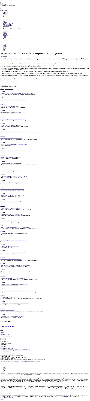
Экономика (5, 39)
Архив (4, 37)
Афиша (4, 14)
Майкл (1, 329)
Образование (5, 31)
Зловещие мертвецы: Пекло (6, 336)
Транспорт (5, 33)
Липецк (4, 48)
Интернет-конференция (8, 23)
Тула (4, 50)
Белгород (5, 44)
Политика (5, 34)
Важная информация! (7, 25)
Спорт (4, 32)
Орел (4, 49)
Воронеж (5, 46)
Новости (5, 13)
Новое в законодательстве (8, 38)
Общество (5, 22)
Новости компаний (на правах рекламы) (11, 28)
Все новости (5, 18)
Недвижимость (6, 35)
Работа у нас (5, 12)
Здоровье (5, 27)
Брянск (4, 45)
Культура (5, 29)
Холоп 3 (2, 332)
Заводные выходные (7, 20)
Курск (4, 47)
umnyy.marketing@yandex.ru (6, 397)
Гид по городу (6, 15)
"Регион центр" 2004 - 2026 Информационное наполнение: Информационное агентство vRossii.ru (15, 349)
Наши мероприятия (7, 24)
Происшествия (6, 26)
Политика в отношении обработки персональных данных (12, 361)
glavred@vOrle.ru (65, 396)
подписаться (3, 346)
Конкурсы (5, 16)
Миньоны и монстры (4, 334)
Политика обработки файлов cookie (32, 361)
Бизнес (4, 36)
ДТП (4, 21)
